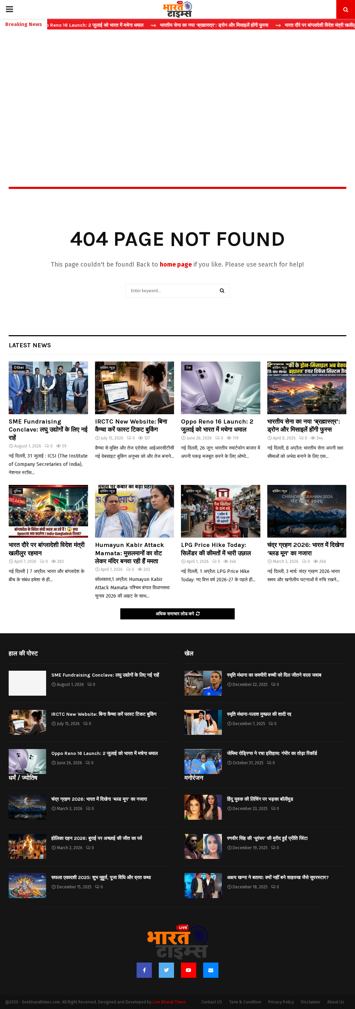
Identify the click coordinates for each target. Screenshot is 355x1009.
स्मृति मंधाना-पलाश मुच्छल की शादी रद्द (259, 714)
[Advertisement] (177, 93)
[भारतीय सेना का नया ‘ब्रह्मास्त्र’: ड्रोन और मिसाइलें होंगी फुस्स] (307, 388)
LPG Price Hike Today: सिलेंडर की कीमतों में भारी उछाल (216, 549)
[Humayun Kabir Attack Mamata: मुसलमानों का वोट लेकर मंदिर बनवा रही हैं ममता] (134, 511)
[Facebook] (144, 970)
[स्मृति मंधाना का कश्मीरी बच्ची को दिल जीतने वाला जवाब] (203, 683)
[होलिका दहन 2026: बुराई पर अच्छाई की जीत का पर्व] (27, 846)
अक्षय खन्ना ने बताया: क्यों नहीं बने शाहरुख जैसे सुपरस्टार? (278, 877)
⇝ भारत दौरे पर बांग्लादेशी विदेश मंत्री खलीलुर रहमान (304, 25)
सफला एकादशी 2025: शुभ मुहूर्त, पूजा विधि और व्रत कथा (101, 877)
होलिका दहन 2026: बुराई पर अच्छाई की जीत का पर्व (96, 838)
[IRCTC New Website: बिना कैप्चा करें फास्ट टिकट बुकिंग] (134, 388)
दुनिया (17, 491)
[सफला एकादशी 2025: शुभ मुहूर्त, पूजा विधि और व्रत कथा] (27, 885)
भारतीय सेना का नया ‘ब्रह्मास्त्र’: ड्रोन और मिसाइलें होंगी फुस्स (303, 425)
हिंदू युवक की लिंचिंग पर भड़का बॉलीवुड (260, 799)
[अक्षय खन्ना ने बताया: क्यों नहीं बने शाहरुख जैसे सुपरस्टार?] (203, 885)
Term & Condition (245, 1002)
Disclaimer (310, 1002)
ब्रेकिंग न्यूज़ (107, 368)
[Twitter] (166, 970)
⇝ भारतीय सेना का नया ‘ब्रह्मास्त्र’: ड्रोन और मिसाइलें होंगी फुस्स (191, 25)
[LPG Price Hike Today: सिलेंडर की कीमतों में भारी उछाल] (220, 511)
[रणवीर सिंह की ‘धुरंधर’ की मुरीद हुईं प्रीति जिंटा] (203, 846)
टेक (188, 368)
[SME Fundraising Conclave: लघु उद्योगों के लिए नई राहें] (48, 388)
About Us (335, 1002)
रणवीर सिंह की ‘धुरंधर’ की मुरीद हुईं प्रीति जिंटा (267, 838)
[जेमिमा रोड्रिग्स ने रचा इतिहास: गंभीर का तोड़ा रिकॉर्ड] (203, 761)
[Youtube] (188, 970)
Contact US (211, 1002)
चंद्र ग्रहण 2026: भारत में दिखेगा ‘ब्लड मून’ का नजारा (305, 549)
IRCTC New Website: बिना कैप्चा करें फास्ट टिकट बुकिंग (131, 425)
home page (176, 264)
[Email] (210, 970)
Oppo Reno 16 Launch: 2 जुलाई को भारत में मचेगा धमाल (217, 425)
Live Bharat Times (169, 1002)
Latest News (30, 345)
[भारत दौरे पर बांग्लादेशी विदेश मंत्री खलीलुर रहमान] (48, 511)
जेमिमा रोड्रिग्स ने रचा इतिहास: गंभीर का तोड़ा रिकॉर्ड (272, 753)
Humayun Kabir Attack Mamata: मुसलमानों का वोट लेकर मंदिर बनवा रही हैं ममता (129, 553)
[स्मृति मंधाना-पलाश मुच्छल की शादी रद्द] (203, 722)
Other (19, 368)
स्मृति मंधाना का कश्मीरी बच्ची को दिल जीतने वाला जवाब (274, 675)
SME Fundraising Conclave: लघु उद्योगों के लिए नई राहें (48, 430)
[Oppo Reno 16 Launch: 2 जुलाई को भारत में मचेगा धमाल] (220, 388)
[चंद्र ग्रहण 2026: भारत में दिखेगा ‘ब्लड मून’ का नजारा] (307, 511)
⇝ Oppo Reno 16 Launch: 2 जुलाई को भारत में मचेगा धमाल (67, 25)
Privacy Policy (281, 1002)
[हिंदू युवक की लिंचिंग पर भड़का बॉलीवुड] (203, 807)
